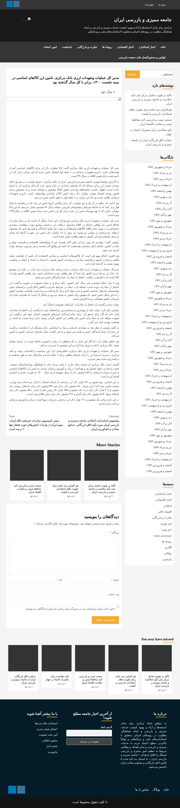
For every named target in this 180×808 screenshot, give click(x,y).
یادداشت (67, 46)
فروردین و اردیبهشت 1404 (156, 250)
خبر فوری (166, 523)
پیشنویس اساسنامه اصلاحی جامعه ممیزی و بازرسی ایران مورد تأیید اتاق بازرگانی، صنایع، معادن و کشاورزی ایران (93, 422)
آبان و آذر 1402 (163, 339)
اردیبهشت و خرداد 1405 (158, 184)
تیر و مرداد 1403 (162, 304)
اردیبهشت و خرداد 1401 (158, 399)
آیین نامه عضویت (48, 734)
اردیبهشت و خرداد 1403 (158, 316)
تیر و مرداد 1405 (162, 172)
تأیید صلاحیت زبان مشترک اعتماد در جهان (151, 132)
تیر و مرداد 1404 (162, 232)
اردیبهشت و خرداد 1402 (158, 375)
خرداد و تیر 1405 (162, 178)
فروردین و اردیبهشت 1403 (156, 321)
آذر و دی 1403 (164, 274)
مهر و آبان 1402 (163, 345)
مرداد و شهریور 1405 (160, 166)
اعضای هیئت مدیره (46, 729)
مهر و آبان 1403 (163, 286)
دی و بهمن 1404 (162, 196)
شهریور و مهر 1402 (161, 351)
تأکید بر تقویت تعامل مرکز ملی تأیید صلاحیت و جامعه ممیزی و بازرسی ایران (101, 488)
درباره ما (162, 5)
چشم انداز (51, 746)
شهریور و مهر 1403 (161, 292)
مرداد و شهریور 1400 (160, 441)
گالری (168, 547)
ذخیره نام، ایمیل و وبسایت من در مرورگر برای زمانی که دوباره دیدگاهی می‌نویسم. (70, 608)
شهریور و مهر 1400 (161, 435)
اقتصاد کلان (165, 511)
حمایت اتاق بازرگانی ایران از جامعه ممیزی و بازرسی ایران (151, 142)
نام (59, 579)
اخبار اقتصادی (125, 46)
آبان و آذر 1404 (163, 208)
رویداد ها (107, 46)
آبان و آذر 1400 (163, 423)
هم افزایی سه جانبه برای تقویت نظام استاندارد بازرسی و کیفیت (65, 488)
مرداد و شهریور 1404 (160, 226)
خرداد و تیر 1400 (162, 453)
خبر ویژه (167, 529)
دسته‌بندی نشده (163, 535)
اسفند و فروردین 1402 (159, 327)
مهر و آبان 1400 (163, 429)
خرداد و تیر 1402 (162, 369)
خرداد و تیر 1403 (162, 310)
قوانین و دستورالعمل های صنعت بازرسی (142, 57)
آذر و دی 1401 (164, 393)
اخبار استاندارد (147, 46)
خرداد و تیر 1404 (162, 238)
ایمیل (115, 579)
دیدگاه (114, 532)
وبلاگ (156, 789)
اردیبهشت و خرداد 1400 (158, 459)
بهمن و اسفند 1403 (161, 262)
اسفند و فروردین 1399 (159, 465)
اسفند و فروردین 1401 (159, 381)
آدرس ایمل (106, 727)
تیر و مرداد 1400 (162, 447)
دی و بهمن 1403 (162, 268)
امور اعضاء (50, 46)
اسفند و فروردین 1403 (159, 256)
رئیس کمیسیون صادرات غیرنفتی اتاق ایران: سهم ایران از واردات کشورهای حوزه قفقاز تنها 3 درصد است (36, 422)
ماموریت (52, 751)
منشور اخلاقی (49, 740)
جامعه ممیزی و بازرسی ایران (143, 19)
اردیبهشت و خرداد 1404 (158, 244)
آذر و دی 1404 (164, 202)
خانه (163, 46)
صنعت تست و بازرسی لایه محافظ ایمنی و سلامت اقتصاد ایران (27, 488)
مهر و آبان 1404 (163, 214)
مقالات (168, 553)
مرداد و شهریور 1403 (160, 298)
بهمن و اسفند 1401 (161, 387)
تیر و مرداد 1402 (162, 363)
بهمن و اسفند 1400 (161, 411)
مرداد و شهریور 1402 (160, 357)
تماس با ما (149, 5)
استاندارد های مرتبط (46, 723)
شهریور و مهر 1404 (161, 220)
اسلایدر (167, 505)
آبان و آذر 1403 (163, 280)
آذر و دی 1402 (164, 333)
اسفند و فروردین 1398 (159, 471)
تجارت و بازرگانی (87, 46)
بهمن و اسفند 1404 (161, 190)
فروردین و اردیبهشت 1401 (156, 405)
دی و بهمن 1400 (162, 417)
